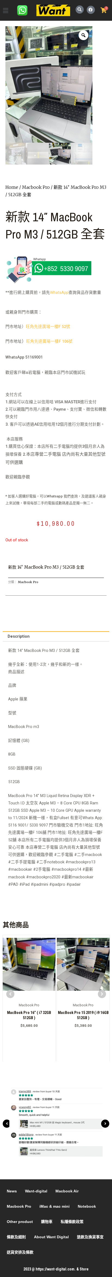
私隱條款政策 (72, 1221)
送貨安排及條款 (20, 1252)
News (12, 1191)
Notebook (87, 1206)
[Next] (105, 1124)
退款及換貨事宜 (90, 1237)
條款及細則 (16, 1237)
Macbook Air (67, 1191)
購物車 (46, 1221)
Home (11, 187)
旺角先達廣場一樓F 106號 (49, 341)
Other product (20, 1221)
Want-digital (36, 1191)
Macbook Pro (36, 187)
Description (19, 636)
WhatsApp (59, 292)
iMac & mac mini (54, 1206)
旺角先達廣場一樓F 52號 (48, 326)
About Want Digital (51, 1237)
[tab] (56, 636)
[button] (5, 11)
